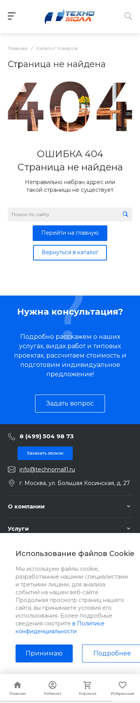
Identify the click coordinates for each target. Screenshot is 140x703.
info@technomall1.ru (47, 469)
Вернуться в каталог (70, 252)
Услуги (18, 528)
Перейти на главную (70, 232)
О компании (26, 506)
